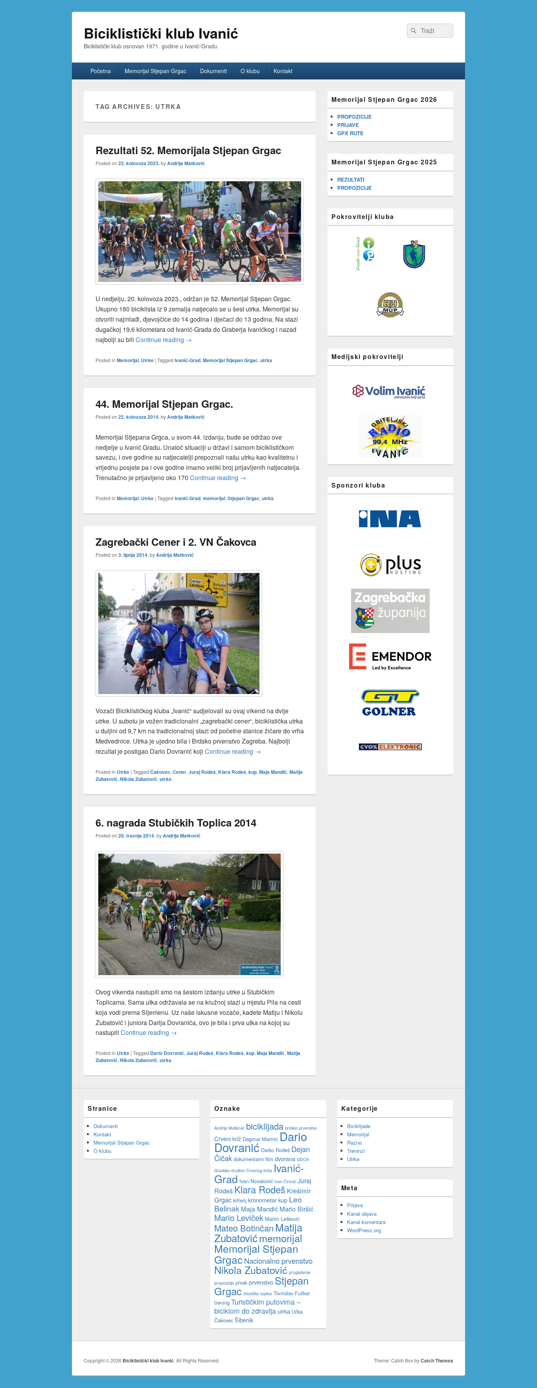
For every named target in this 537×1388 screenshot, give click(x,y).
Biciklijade (358, 1126)
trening (222, 1302)
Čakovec (160, 771)
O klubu (250, 71)
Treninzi (356, 1150)
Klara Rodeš (232, 771)
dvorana (285, 1158)
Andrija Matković (186, 163)
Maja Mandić (273, 771)
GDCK (303, 1159)
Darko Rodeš (275, 1150)
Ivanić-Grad (187, 360)
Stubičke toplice (257, 1293)
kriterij (239, 1200)
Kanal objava (362, 1213)
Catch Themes (437, 1360)
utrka (266, 360)
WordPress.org (364, 1230)
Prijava (355, 1205)
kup (252, 771)
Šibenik (244, 1320)
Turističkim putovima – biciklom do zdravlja (257, 1306)
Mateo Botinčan (244, 1228)
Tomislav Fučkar (292, 1293)
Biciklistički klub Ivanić (161, 32)
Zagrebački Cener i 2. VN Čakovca (176, 541)
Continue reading (164, 339)
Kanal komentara (366, 1222)
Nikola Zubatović (138, 778)
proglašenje (300, 1272)
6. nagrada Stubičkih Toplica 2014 (176, 822)
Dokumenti (213, 71)
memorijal (214, 498)
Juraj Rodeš (202, 771)
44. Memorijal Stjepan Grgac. (164, 403)
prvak (241, 1282)
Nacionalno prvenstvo (278, 1260)
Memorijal (128, 360)
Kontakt (283, 71)
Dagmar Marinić (260, 1139)
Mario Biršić (296, 1208)
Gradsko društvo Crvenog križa (243, 1170)
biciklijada (264, 1126)
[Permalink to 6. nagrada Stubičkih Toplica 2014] (189, 981)
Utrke (147, 360)
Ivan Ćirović (285, 1181)
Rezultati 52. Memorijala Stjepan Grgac (188, 150)
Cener (179, 771)
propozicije (224, 1283)
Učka (297, 1311)
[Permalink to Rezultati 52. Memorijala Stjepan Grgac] (200, 288)
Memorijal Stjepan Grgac (155, 71)
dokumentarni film (253, 1159)
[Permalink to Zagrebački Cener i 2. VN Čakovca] (179, 700)
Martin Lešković (282, 1218)
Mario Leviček (238, 1217)
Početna (100, 71)
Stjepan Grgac (243, 498)
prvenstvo (261, 1282)
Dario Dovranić (167, 1053)
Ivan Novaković (256, 1181)
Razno (354, 1142)
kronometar (262, 1200)
